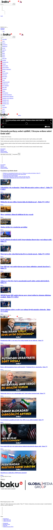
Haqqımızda (5, 523)
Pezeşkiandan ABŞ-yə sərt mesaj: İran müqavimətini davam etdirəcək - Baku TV (22, 340)
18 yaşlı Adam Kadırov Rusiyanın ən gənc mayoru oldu (14, 174)
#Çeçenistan (3, 148)
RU (4, 31)
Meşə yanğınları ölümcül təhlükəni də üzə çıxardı (17, 214)
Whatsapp (3, 28)
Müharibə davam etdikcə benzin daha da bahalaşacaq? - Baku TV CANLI (25, 202)
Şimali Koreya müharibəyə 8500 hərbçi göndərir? (14, 472)
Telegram (2, 29)
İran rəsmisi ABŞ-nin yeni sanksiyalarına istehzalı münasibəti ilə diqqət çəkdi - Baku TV (24, 446)
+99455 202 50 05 (7, 519)
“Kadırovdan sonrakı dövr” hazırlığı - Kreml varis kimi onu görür (16, 176)
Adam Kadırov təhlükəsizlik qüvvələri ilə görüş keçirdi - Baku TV (16, 177)
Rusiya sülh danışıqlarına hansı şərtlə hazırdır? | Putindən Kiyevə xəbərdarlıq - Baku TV (24, 367)
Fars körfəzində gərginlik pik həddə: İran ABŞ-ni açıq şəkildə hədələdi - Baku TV (22, 420)
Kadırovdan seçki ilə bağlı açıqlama (10, 175)
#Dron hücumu (4, 151)
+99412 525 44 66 (7, 521)
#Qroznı (2, 150)
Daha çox (3, 479)
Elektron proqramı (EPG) (8, 526)
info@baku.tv (6, 518)
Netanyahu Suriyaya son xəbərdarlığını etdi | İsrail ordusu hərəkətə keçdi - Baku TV (23, 393)
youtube (5, 118)
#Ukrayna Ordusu (4, 152)
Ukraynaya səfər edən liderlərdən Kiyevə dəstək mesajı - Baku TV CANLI (25, 254)
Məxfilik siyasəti (6, 524)
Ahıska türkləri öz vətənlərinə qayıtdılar (14, 227)
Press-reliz (5, 525)
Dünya (19, 115)
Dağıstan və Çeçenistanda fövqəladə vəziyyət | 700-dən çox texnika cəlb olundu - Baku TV (21, 173)
